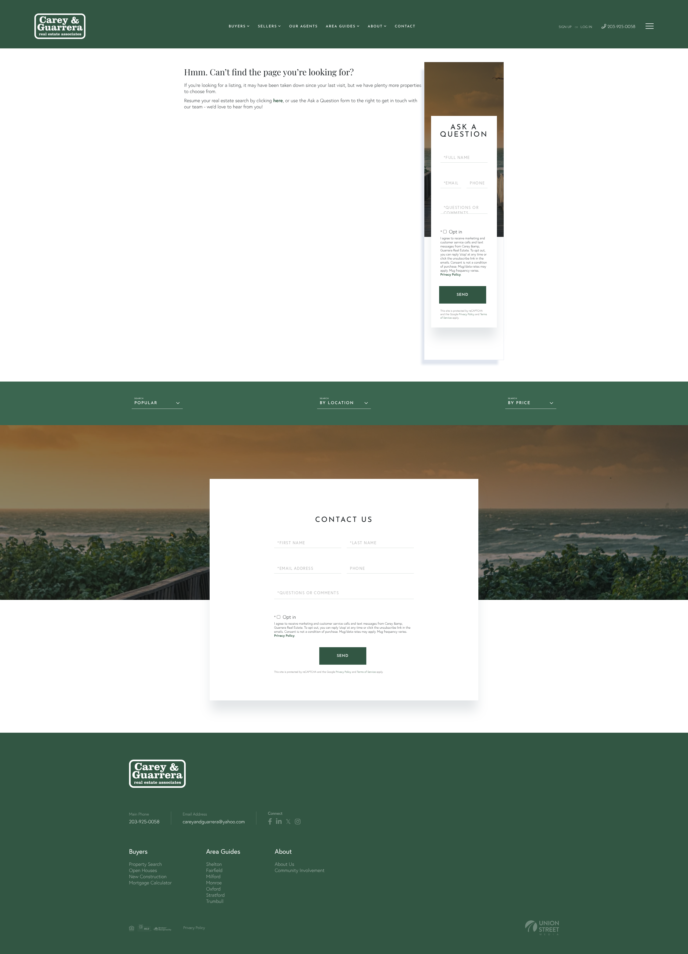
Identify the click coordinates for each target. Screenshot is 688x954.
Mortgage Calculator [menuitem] (150, 883)
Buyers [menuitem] (237, 27)
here (278, 100)
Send (462, 295)
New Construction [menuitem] (148, 876)
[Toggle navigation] (650, 26)
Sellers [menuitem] (267, 27)
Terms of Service (366, 672)
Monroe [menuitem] (214, 883)
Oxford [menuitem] (213, 889)
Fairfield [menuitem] (214, 870)
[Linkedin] (279, 821)
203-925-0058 (620, 27)
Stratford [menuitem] (215, 895)
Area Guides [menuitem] (341, 27)
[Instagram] (297, 821)
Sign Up (565, 27)
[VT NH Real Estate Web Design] (542, 927)
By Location (337, 403)
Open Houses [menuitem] (143, 870)
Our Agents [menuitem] (303, 27)
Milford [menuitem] (213, 876)
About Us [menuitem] (284, 864)
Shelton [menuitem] (214, 864)
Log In (586, 27)
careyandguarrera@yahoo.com (214, 821)
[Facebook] (270, 821)
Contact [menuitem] (405, 27)
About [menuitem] (375, 27)
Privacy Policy (450, 275)
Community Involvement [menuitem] (299, 870)
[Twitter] (288, 821)
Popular (145, 403)
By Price (519, 403)
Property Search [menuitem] (145, 864)
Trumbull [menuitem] (215, 901)
